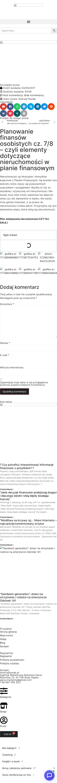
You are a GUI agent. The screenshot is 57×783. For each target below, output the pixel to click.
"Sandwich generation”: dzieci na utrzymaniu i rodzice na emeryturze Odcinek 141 (23, 597)
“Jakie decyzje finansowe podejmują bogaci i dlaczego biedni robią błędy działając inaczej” (28, 496)
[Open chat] (49, 775)
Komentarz (7, 304)
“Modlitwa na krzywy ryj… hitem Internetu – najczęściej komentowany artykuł (28, 522)
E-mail (4, 355)
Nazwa (5, 343)
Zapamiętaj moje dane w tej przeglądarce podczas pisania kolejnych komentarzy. (24, 383)
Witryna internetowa (11, 367)
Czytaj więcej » (7, 489)
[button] (28, 21)
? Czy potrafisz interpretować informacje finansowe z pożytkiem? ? (27, 466)
